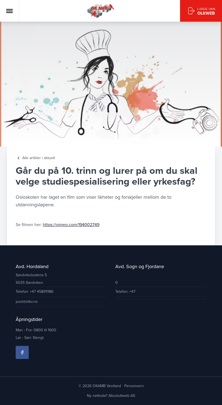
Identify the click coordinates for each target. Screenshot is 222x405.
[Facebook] (22, 352)
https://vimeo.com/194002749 (71, 224)
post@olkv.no (27, 301)
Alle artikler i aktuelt (38, 158)
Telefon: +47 (125, 291)
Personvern (134, 386)
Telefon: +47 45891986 (34, 291)
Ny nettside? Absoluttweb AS (111, 395)
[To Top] (213, 396)
